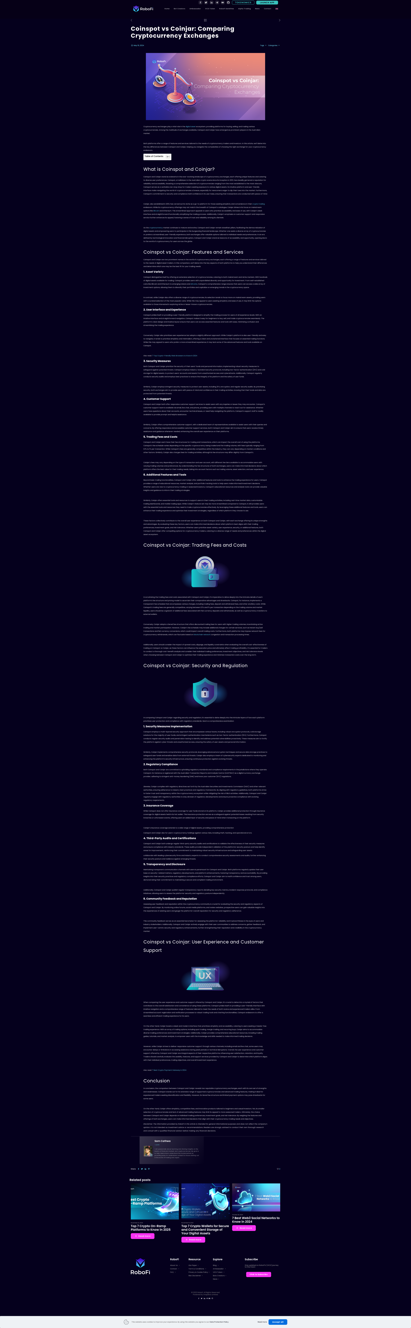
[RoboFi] (143, 8)
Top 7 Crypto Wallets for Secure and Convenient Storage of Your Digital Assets (205, 1229)
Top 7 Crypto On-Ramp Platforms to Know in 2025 (151, 1228)
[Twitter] (201, 1298)
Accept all (278, 1322)
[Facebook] (199, 1298)
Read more (262, 1322)
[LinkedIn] (204, 1298)
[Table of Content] (168, 156)
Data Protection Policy (219, 1322)
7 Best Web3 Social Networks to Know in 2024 (256, 1220)
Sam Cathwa (163, 1141)
